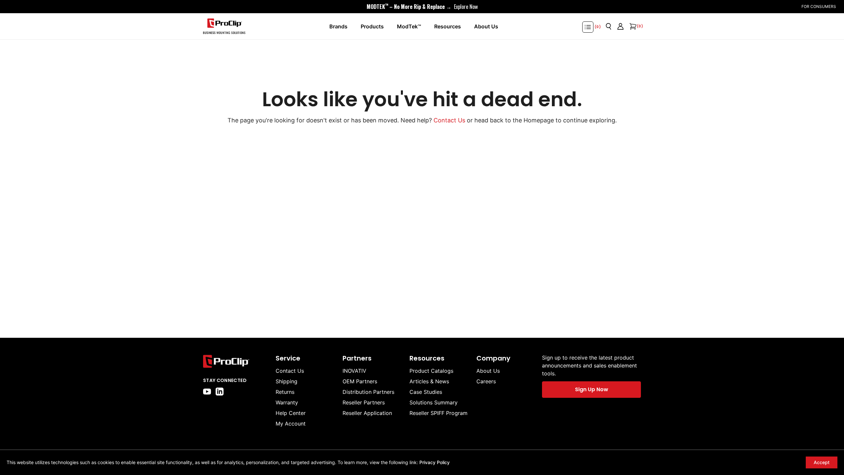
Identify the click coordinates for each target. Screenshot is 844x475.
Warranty (287, 402)
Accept (821, 462)
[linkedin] (220, 392)
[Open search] (608, 26)
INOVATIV (354, 370)
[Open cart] (632, 26)
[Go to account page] (620, 26)
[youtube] (207, 392)
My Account (291, 423)
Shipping (286, 381)
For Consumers (818, 6)
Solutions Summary (433, 402)
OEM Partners (360, 381)
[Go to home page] (236, 361)
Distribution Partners (368, 392)
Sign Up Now (591, 389)
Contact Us (449, 120)
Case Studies (425, 392)
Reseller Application (367, 413)
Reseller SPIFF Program (438, 413)
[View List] (587, 27)
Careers (486, 381)
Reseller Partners (364, 402)
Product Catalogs (431, 370)
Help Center (291, 413)
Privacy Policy (434, 462)
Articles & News (429, 381)
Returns (285, 392)
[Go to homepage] (224, 26)
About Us (488, 370)
